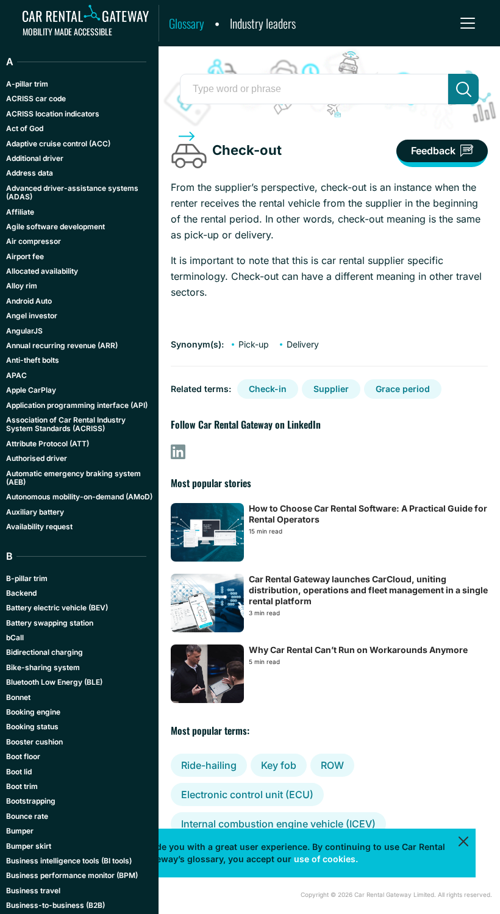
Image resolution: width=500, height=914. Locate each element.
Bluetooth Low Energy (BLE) (54, 682)
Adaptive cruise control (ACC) (58, 143)
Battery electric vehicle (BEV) (57, 607)
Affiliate (20, 211)
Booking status (32, 726)
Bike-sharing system (43, 667)
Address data (29, 172)
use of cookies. (326, 859)
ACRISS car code (36, 98)
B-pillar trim (27, 578)
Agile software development (55, 226)
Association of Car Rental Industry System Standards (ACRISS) (66, 424)
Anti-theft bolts (32, 360)
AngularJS (24, 330)
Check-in (268, 389)
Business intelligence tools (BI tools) (69, 860)
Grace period (403, 389)
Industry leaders (263, 23)
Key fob (278, 765)
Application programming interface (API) (77, 405)
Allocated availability (42, 271)
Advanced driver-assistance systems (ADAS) (72, 192)
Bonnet (18, 697)
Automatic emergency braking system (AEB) (73, 478)
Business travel (33, 890)
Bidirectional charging (44, 652)
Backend (21, 593)
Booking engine (33, 711)
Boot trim (22, 786)
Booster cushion (34, 741)
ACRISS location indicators (52, 113)
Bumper (20, 830)
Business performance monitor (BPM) (72, 875)
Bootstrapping (30, 800)
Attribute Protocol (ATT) (47, 443)
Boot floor (23, 756)
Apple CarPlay (31, 390)
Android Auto (29, 300)
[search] (463, 89)
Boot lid (19, 771)
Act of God (24, 128)
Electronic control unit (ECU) (247, 794)
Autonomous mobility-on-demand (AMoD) (79, 496)
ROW (332, 765)
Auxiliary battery (35, 511)
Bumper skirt (28, 846)
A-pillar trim (27, 83)
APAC (16, 375)
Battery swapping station (49, 622)
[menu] (467, 23)
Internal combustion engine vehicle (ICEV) (278, 824)
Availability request (39, 526)
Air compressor (33, 241)
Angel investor (31, 315)
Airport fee (25, 256)
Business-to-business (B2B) (55, 905)
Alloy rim (21, 285)
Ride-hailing (209, 765)
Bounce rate (27, 816)
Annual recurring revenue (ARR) (62, 345)
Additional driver (34, 158)
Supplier (331, 389)
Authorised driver (36, 458)
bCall (15, 637)
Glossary (186, 23)
